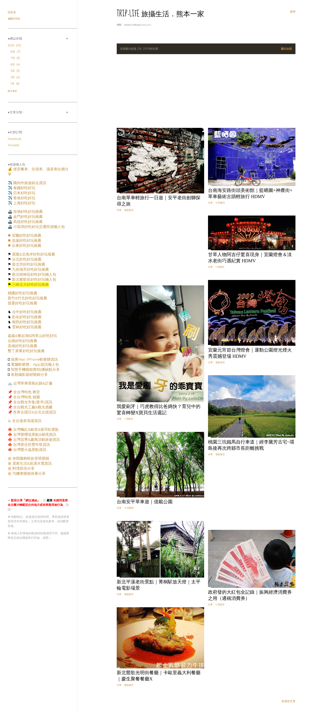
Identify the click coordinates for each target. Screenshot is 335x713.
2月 (14, 77)
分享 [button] (119, 210)
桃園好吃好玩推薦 (22, 293)
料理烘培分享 (23, 468)
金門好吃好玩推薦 (27, 216)
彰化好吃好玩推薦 (26, 317)
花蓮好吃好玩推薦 (26, 240)
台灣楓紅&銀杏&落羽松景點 (35, 429)
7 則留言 (220, 266)
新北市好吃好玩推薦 (28, 264)
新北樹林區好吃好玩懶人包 (33, 274)
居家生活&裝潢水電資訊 (31, 463)
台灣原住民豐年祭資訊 (31, 444)
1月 (14, 83)
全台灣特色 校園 (26, 397)
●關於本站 (14, 18)
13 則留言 (129, 507)
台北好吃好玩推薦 (26, 259)
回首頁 (12, 12)
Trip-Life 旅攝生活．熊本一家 (160, 14)
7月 (14, 58)
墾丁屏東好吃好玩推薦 (26, 351)
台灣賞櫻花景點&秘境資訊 (34, 434)
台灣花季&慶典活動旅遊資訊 (36, 439)
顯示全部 (286, 48)
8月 (14, 51)
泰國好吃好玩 (23, 188)
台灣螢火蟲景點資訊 (29, 449)
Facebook (14, 139)
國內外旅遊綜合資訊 (29, 183)
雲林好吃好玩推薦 (26, 327)
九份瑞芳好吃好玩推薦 (30, 269)
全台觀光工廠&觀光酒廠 (32, 407)
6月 (14, 64)
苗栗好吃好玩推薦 (22, 303)
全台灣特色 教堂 (26, 392)
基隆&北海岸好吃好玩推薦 (33, 254)
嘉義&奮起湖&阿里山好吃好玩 (32, 336)
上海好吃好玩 (23, 203)
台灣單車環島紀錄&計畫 (32, 383)
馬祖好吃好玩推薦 (27, 221)
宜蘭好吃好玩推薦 (26, 235)
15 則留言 (220, 202)
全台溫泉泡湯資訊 (26, 420)
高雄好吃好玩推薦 (22, 346)
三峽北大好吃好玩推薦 (30, 284)
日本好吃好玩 (23, 193)
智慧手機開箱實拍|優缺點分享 (35, 369)
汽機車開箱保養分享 (28, 473)
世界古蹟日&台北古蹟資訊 (34, 412)
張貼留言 (129, 210)
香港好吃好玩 (23, 198)
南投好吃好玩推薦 (26, 322)
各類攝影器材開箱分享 (29, 374)
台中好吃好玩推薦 (26, 312)
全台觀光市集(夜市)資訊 (32, 402)
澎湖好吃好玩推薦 (27, 211)
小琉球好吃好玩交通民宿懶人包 (38, 226)
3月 (14, 71)
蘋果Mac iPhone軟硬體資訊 (34, 359)
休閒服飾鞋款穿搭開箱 (30, 458)
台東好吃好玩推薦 (26, 245)
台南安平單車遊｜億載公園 (145, 501)
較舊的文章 (288, 701)
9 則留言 (220, 604)
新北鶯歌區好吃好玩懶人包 (33, 279)
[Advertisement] (206, 91)
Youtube (13, 145)
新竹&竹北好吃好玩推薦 (27, 298)
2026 (14, 45)
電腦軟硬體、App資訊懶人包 (34, 364)
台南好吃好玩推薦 (22, 341)
